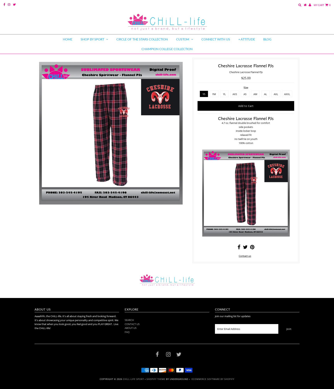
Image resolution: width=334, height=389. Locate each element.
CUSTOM (182, 39)
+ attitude (246, 39)
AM (255, 94)
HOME (67, 39)
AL (265, 94)
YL (224, 94)
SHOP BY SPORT (92, 39)
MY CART (322, 5)
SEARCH (129, 320)
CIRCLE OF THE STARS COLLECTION (142, 39)
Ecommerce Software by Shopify (213, 379)
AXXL (287, 94)
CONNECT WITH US (215, 39)
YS (204, 94)
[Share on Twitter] (245, 248)
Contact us (245, 256)
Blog (267, 39)
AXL (276, 94)
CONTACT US (132, 324)
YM (214, 94)
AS (245, 94)
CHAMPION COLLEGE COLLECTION (167, 49)
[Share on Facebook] (239, 248)
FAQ (127, 332)
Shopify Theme (156, 379)
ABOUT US (130, 328)
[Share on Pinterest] (252, 248)
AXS (235, 94)
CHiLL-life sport (133, 379)
